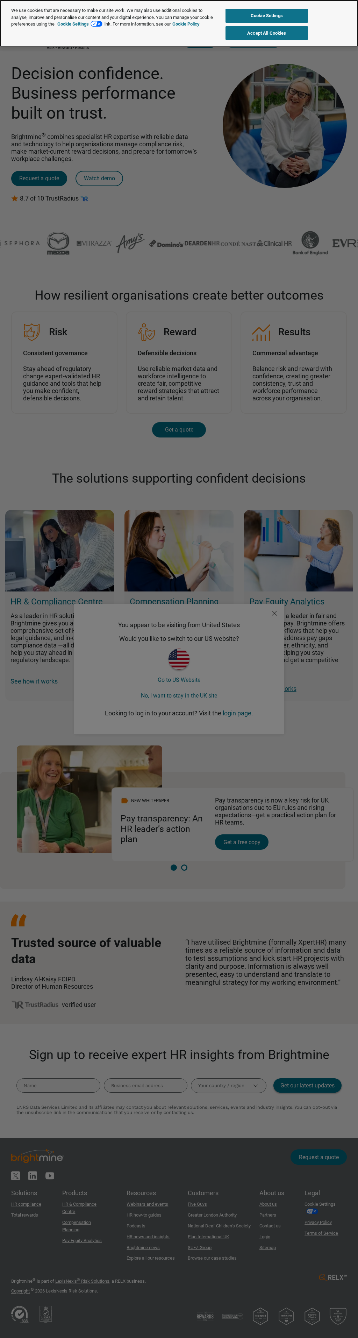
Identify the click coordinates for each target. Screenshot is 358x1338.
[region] (179, 23)
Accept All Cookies (266, 33)
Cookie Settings (73, 24)
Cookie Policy (186, 24)
